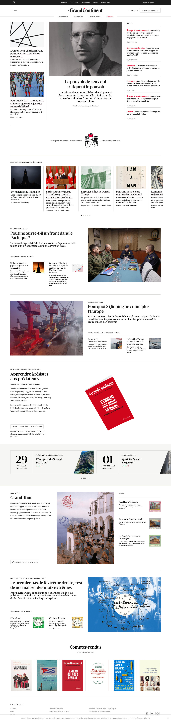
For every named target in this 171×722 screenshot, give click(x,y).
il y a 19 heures (132, 74)
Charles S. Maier (105, 205)
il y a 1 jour (130, 90)
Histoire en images (16, 117)
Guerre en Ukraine (94, 16)
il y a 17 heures (132, 59)
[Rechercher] (25, 2)
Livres (95, 2)
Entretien (13, 64)
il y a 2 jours (131, 105)
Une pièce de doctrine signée (82, 105)
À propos (110, 16)
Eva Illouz (95, 106)
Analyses (64, 2)
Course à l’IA (78, 16)
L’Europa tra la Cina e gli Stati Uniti (49, 461)
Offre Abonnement (150, 10)
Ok (149, 718)
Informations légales (56, 708)
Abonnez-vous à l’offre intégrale (27, 426)
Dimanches (86, 2)
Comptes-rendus (85, 647)
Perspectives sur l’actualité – (90, 205)
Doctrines (74, 2)
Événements (105, 2)
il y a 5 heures (132, 42)
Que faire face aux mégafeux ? (132, 461)
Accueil (12, 714)
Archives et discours (52, 210)
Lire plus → (39, 466)
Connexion (133, 10)
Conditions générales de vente (59, 711)
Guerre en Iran (63, 16)
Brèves (130, 23)
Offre (12, 711)
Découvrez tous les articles (25, 562)
